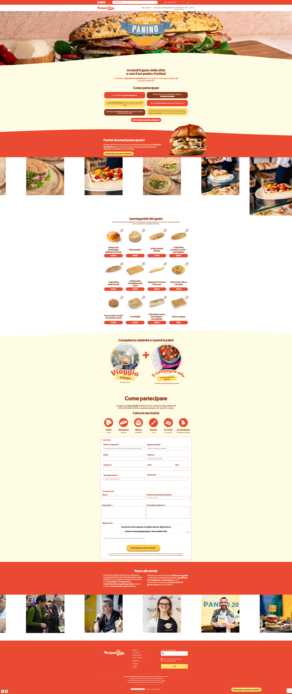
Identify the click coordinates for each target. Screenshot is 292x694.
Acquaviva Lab (157, 7)
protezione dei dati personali (168, 661)
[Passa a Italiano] (187, 2)
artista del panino (179, 7)
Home (143, 7)
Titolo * (105, 495)
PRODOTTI (148, 7)
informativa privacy (140, 538)
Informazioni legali (156, 689)
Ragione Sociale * (154, 444)
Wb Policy (147, 689)
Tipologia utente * (110, 475)
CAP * (177, 465)
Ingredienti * (107, 505)
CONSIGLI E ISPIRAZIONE (167, 7)
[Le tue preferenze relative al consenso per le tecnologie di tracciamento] (2, 691)
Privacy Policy (134, 689)
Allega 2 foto (145, 527)
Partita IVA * (151, 475)
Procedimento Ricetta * (155, 505)
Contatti (191, 7)
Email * (106, 455)
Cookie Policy (141, 689)
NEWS (186, 7)
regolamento (124, 538)
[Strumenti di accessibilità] (6, 691)
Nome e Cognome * (111, 444)
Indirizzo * (151, 455)
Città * (149, 465)
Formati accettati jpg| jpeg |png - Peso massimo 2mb (146, 531)
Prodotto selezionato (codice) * (159, 495)
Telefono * (107, 465)
